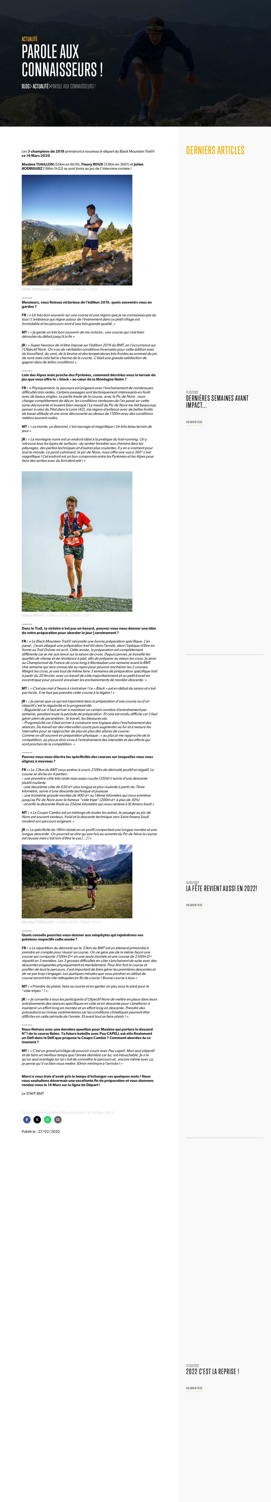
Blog (26, 86)
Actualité (41, 86)
